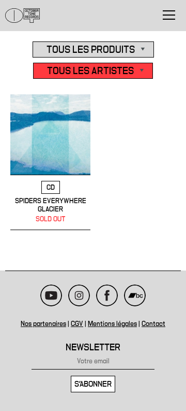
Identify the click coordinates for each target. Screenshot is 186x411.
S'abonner (93, 384)
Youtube (51, 295)
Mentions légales (112, 324)
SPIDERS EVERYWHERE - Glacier (50, 162)
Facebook (107, 295)
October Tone (22, 15)
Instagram (79, 295)
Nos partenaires (43, 324)
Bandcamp (135, 295)
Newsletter (93, 347)
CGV (77, 324)
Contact (153, 324)
